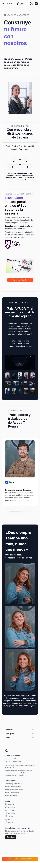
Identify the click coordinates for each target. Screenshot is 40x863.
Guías (8, 738)
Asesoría (9, 730)
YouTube (11, 810)
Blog (10, 819)
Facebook (12, 813)
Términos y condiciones (13, 784)
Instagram (11, 807)
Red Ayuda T (11, 734)
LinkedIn (11, 804)
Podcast (11, 822)
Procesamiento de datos (14, 790)
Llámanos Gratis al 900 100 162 (20, 859)
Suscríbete (11, 837)
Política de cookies (12, 793)
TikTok (10, 816)
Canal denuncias (11, 796)
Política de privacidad (13, 787)
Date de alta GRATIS (19, 280)
